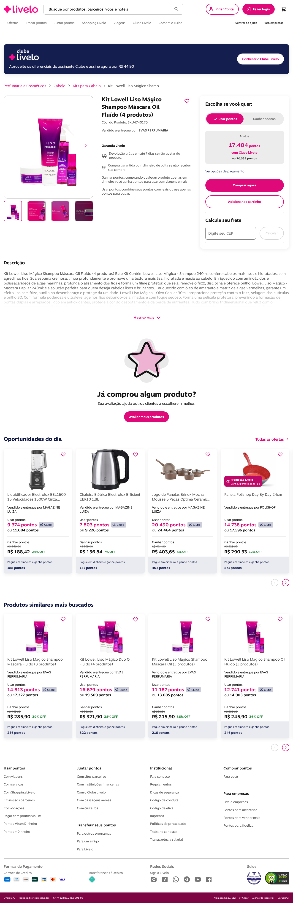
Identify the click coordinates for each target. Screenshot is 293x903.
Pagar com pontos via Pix (22, 816)
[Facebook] (208, 880)
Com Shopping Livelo (19, 792)
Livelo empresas (235, 802)
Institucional (161, 768)
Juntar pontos (89, 768)
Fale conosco (160, 776)
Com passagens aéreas (94, 800)
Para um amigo (88, 841)
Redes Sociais (162, 866)
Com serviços (14, 784)
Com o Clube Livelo (91, 792)
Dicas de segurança (164, 792)
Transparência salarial (166, 839)
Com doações (14, 808)
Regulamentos (161, 784)
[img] (277, 878)
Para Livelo (85, 849)
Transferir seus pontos (96, 825)
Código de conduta (164, 800)
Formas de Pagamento (23, 866)
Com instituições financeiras (98, 784)
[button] (108, 9)
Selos (251, 866)
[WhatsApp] (175, 880)
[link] (21, 9)
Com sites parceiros (91, 776)
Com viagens (13, 776)
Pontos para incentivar (240, 810)
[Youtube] (197, 880)
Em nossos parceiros (19, 800)
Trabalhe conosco (163, 831)
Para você (230, 776)
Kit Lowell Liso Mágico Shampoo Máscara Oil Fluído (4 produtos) (135, 85)
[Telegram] (186, 880)
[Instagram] (153, 880)
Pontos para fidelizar (239, 825)
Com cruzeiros (87, 808)
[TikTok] (164, 880)
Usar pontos (14, 768)
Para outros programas (94, 833)
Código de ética (162, 808)
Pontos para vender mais (241, 818)
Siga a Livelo (159, 873)
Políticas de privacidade (168, 823)
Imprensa (157, 816)
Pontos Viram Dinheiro (20, 823)
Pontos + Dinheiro (17, 831)
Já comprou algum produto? (146, 394)
